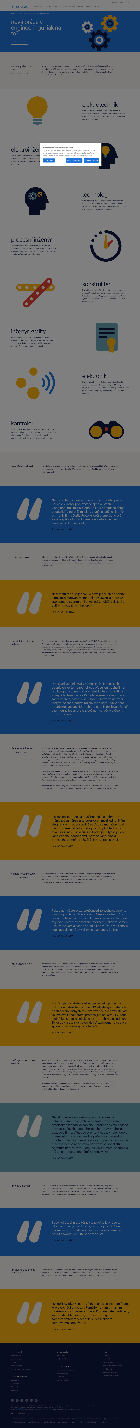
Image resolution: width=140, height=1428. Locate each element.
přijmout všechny (91, 160)
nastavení (49, 160)
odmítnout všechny (74, 160)
